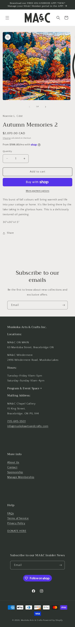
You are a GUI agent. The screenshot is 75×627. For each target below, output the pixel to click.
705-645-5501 (16, 421)
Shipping (7, 138)
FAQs (10, 513)
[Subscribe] (64, 305)
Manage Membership (20, 477)
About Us (13, 462)
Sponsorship (15, 472)
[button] (7, 18)
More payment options (37, 191)
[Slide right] (46, 107)
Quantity (7, 151)
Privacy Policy (16, 523)
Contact (12, 467)
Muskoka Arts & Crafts (32, 620)
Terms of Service (18, 518)
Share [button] (10, 232)
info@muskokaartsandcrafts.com (27, 426)
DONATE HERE (16, 530)
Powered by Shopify (53, 620)
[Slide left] (29, 107)
